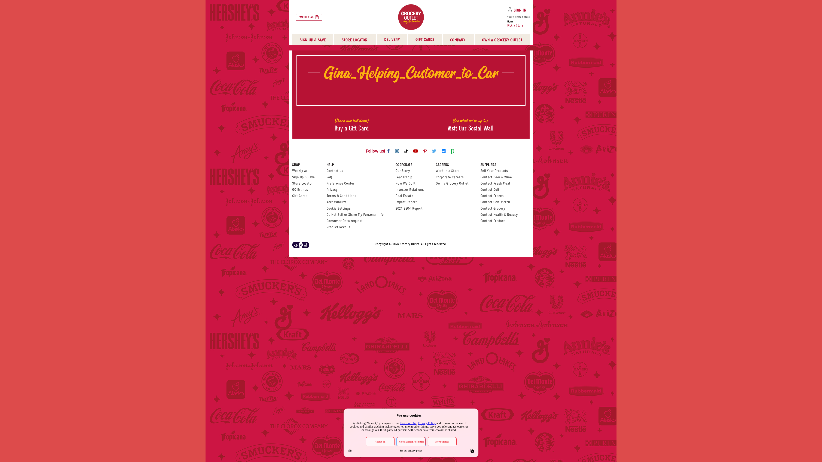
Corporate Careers (450, 177)
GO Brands (300, 189)
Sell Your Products (494, 171)
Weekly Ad (306, 17)
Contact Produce (493, 221)
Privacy (332, 189)
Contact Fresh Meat (496, 183)
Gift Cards (425, 39)
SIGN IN (520, 10)
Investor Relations (410, 189)
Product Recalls (338, 227)
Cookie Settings (339, 208)
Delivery (392, 39)
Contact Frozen (492, 196)
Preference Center (341, 183)
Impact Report (406, 202)
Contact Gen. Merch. (496, 202)
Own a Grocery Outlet (452, 183)
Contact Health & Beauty (499, 214)
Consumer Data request (345, 221)
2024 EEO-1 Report (409, 208)
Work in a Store (448, 171)
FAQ (329, 177)
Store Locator (302, 183)
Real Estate (404, 196)
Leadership (404, 177)
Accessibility (336, 202)
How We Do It (406, 183)
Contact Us (335, 171)
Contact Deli (490, 189)
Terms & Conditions (341, 196)
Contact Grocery (493, 208)
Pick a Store (515, 25)
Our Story (403, 171)
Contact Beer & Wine (496, 177)
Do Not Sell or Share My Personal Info (355, 214)
